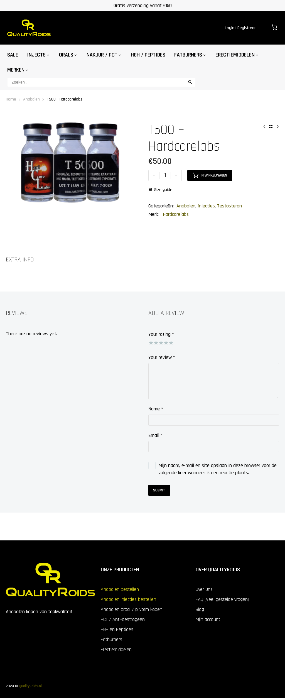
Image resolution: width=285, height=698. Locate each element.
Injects (36, 54)
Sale (12, 54)
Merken (15, 70)
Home (11, 99)
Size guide (163, 189)
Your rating (161, 334)
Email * (155, 435)
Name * (155, 409)
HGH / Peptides (148, 54)
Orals (66, 54)
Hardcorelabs (176, 214)
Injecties (206, 206)
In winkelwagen (214, 175)
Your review (161, 357)
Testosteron (229, 206)
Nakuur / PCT (102, 54)
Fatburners (188, 54)
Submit (159, 490)
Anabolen (31, 99)
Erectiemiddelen (235, 54)
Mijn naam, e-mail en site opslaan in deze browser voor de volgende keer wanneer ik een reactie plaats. (217, 469)
